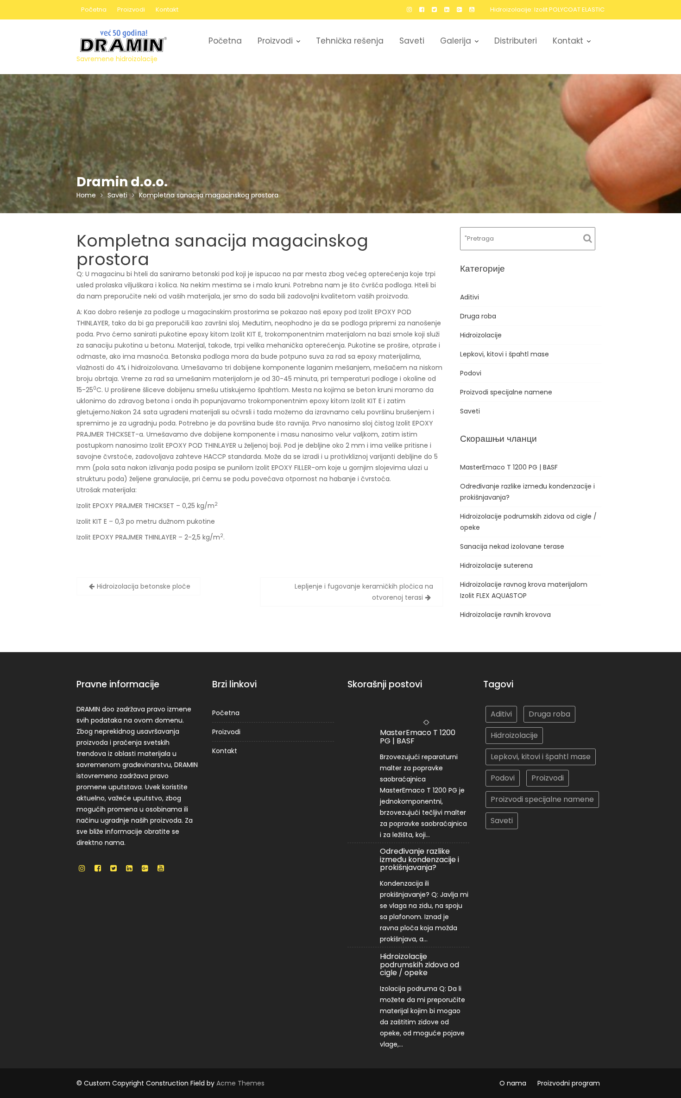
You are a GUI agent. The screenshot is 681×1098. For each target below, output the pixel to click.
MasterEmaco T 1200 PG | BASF (509, 467)
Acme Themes (240, 1083)
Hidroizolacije (481, 335)
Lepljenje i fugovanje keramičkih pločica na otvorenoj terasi (364, 592)
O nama (512, 1083)
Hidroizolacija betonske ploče (143, 586)
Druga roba (478, 316)
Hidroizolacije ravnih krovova (505, 614)
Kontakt (167, 9)
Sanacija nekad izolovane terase (512, 546)
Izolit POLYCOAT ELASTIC (569, 9)
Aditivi (469, 297)
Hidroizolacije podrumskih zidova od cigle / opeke (419, 964)
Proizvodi (131, 9)
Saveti (411, 40)
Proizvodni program (568, 1083)
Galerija (455, 40)
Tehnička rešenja (350, 40)
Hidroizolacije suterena (496, 565)
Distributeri (515, 40)
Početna (94, 9)
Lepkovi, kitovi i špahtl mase (504, 354)
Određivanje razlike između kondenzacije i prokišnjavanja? (419, 859)
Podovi (470, 373)
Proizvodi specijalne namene (506, 392)
